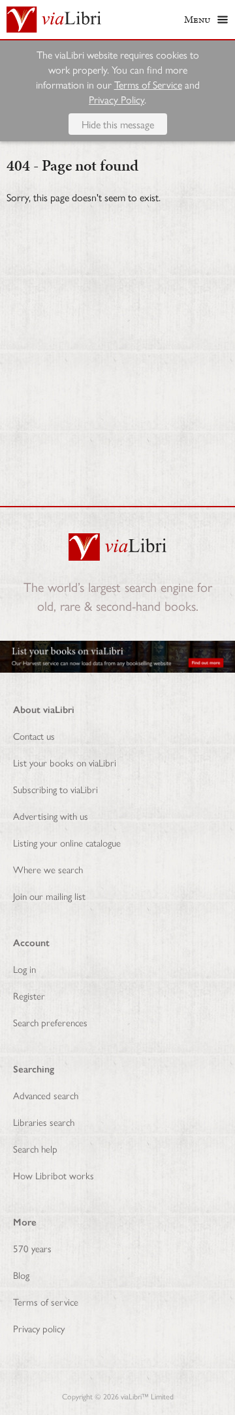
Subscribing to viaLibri (55, 789)
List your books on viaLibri (64, 762)
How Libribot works (53, 1175)
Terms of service (45, 1301)
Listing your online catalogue (67, 842)
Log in (24, 968)
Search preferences (50, 1022)
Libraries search (43, 1121)
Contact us (34, 735)
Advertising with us (50, 815)
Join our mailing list (49, 896)
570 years (32, 1248)
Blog (21, 1275)
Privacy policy (39, 1328)
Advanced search (45, 1095)
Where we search (48, 869)
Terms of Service (148, 84)
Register (29, 995)
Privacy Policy (116, 99)
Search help (35, 1148)
